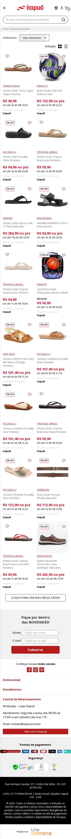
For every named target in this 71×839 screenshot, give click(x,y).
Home (6, 28)
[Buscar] (63, 19)
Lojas (56, 8)
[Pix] (67, 751)
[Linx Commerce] (41, 832)
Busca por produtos (20, 28)
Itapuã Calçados (30, 7)
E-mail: (17, 640)
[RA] (54, 767)
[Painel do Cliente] (61, 8)
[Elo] (52, 751)
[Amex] (59, 751)
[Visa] (25, 751)
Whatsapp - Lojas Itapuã (18, 706)
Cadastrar (35, 650)
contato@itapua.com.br (26, 724)
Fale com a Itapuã (35, 731)
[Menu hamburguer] (4, 7)
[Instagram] (35, 669)
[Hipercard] (43, 751)
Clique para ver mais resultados (35, 598)
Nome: (17, 633)
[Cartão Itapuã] (10, 751)
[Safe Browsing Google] (23, 767)
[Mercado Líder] (41, 767)
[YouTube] (41, 669)
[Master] (34, 751)
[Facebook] (29, 669)
